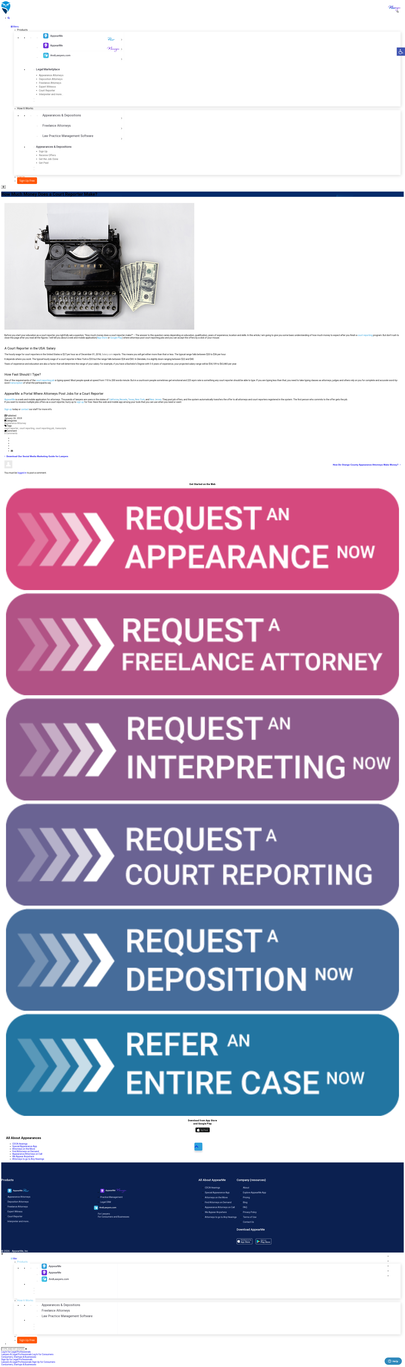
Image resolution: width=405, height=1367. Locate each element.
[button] (401, 51)
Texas (131, 399)
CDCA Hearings (20, 1143)
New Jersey (155, 399)
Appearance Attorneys (19, 1197)
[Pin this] (11, 448)
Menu (16, 26)
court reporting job (45, 380)
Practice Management (111, 1197)
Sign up (8, 409)
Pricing (246, 1197)
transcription (16, 383)
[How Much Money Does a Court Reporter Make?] (5, 13)
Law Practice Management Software (67, 136)
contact (25, 409)
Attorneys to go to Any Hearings (28, 1159)
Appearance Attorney (15, 423)
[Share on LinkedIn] (11, 443)
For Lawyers (104, 1213)
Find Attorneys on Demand (25, 1151)
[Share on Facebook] (11, 438)
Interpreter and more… (19, 1221)
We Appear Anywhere (23, 1156)
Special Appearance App (24, 1146)
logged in (22, 472)
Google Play (116, 337)
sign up (80, 402)
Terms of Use (249, 1217)
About (246, 1187)
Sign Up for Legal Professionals (16, 1360)
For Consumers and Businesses (113, 1216)
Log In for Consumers (27, 1355)
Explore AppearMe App (254, 1192)
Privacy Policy (250, 1212)
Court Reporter (15, 1216)
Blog (245, 1202)
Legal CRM (105, 1202)
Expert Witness (15, 1211)
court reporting (365, 335)
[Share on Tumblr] (11, 445)
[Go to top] (198, 1147)
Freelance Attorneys (56, 125)
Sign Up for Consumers (28, 1363)
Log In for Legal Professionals (16, 1353)
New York (140, 399)
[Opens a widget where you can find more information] (393, 1361)
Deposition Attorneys (18, 1201)
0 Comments (10, 433)
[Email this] (12, 450)
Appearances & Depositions (61, 115)
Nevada (123, 399)
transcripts (60, 428)
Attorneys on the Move (23, 1149)
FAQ (245, 1207)
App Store (102, 337)
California (114, 399)
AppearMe (9, 399)
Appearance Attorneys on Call (27, 1154)
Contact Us (248, 1222)
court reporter (11, 428)
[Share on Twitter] (11, 440)
